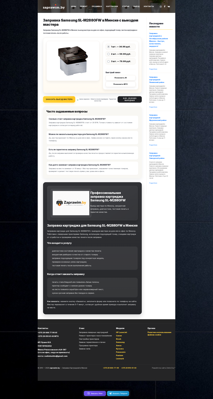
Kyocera (120, 349)
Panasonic (121, 352)
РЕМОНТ (84, 6)
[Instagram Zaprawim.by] (161, 6)
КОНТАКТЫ (149, 6)
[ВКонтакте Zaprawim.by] (169, 6)
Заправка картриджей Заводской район (156, 155)
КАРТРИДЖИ (112, 6)
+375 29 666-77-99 (111, 368)
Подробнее (153, 69)
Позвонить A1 (120, 78)
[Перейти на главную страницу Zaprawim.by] (54, 6)
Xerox (118, 345)
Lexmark (120, 359)
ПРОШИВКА (97, 6)
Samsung (120, 342)
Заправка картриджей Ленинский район (156, 79)
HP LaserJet (121, 332)
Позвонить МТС (120, 84)
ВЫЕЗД (136, 6)
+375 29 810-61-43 (128, 368)
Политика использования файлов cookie (159, 333)
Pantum (119, 355)
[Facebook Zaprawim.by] (165, 6)
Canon (119, 336)
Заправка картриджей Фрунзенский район (157, 117)
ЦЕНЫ (73, 6)
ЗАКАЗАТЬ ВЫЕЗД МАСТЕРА (59, 99)
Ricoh (118, 339)
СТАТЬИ (125, 6)
